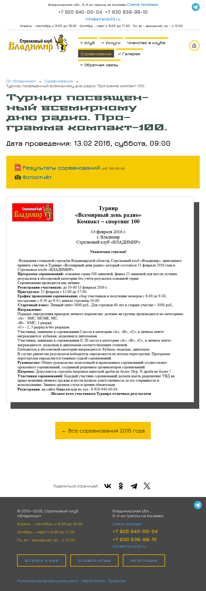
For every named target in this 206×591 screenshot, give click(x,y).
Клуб (89, 42)
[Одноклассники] (121, 486)
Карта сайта (93, 580)
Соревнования (96, 53)
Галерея (131, 53)
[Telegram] (196, 7)
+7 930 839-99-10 (126, 12)
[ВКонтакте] (108, 486)
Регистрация (144, 560)
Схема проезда (142, 4)
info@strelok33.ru (102, 19)
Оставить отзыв (94, 560)
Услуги (113, 42)
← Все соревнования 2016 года (103, 430)
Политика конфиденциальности (48, 580)
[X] (147, 486)
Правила (116, 580)
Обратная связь (101, 65)
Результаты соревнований (74, 167)
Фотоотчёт (37, 177)
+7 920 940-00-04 (80, 12)
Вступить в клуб (41, 560)
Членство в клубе (146, 42)
